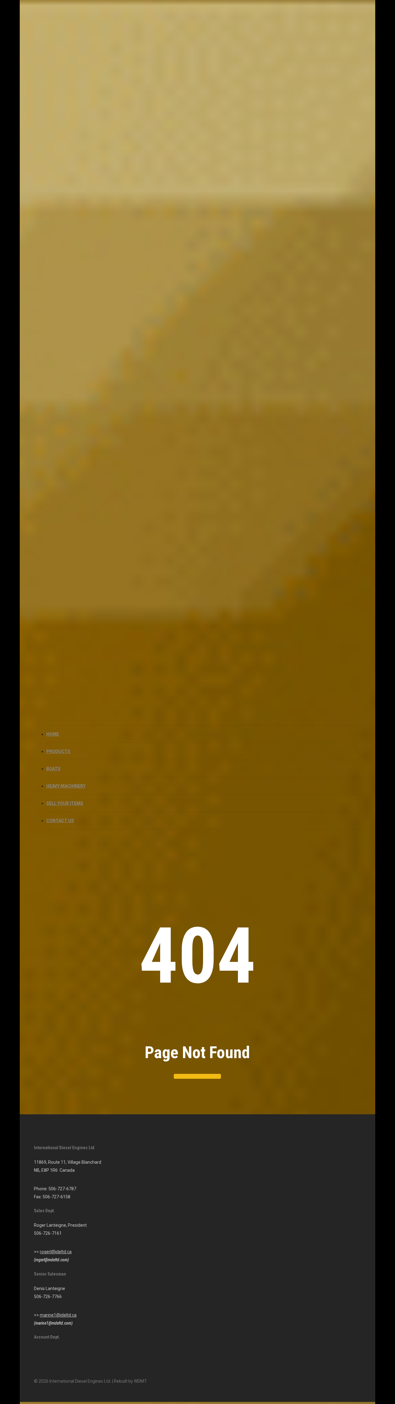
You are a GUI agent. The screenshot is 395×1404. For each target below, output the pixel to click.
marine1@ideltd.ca (58, 1315)
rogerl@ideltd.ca (56, 1251)
